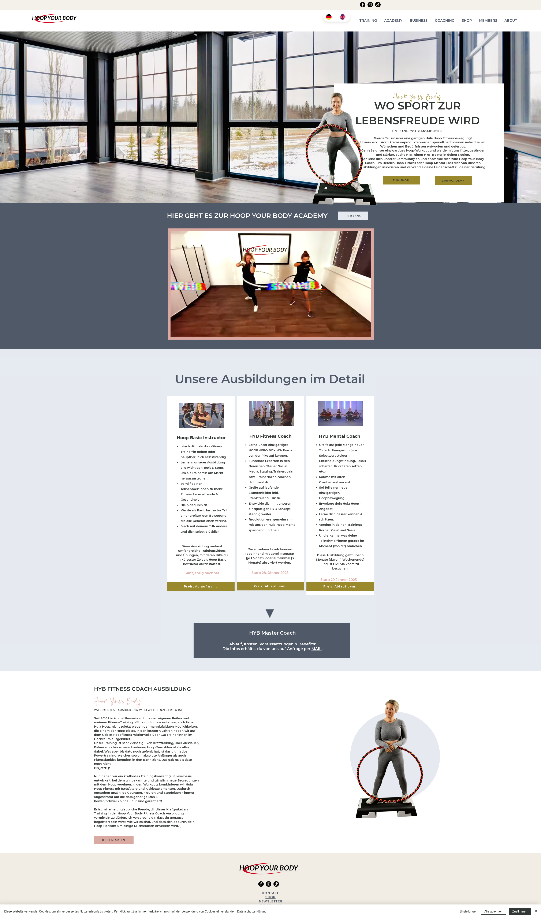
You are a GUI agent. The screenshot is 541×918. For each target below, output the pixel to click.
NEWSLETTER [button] (270, 901)
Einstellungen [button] (468, 911)
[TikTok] (378, 4)
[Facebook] (362, 4)
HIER (409, 155)
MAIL (316, 648)
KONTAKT (270, 893)
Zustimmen (519, 911)
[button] (368, 20)
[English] (343, 17)
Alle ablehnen (493, 911)
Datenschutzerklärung (251, 911)
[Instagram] (370, 4)
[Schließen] (535, 911)
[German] (329, 17)
